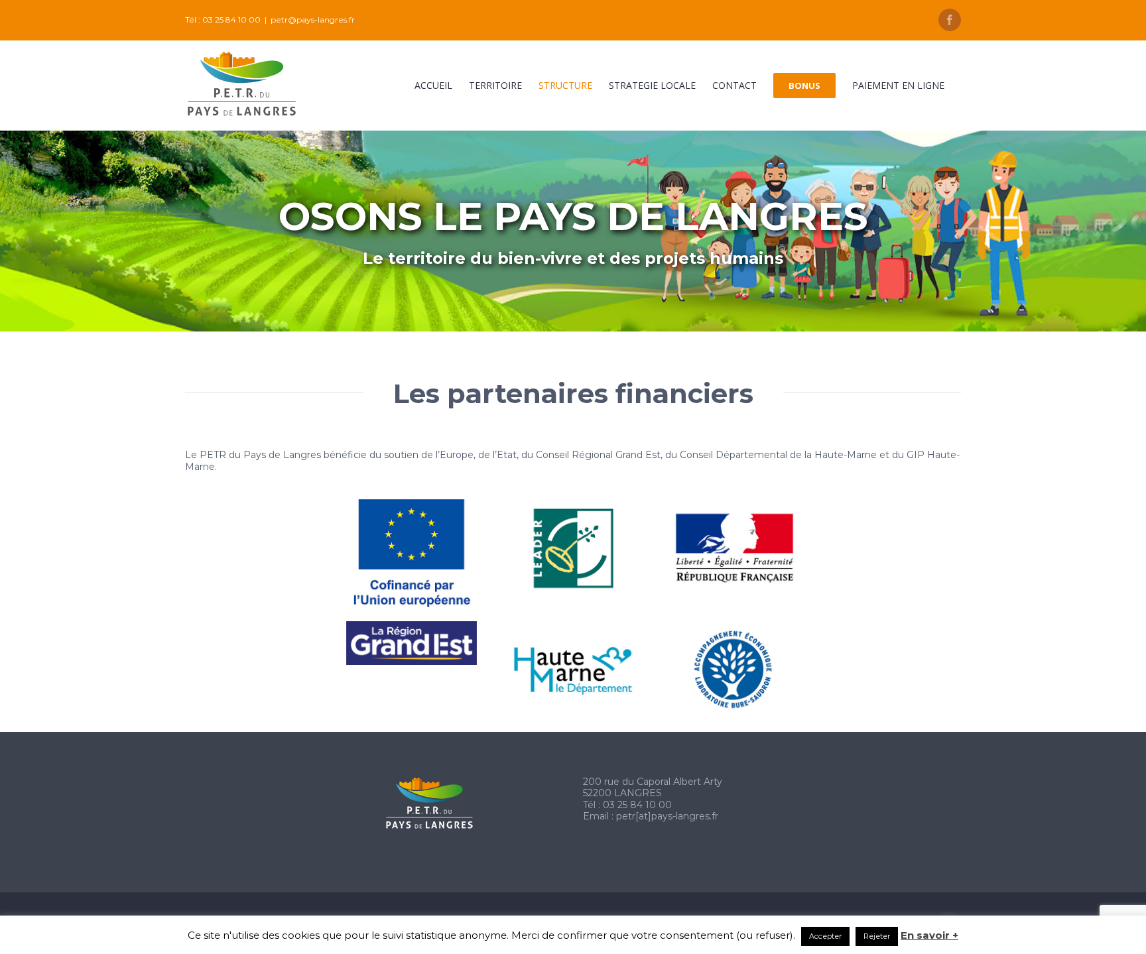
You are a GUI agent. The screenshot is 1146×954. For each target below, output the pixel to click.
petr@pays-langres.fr (313, 20)
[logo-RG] (411, 626)
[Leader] (573, 504)
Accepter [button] (825, 936)
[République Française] (734, 504)
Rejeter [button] (876, 936)
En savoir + (929, 935)
